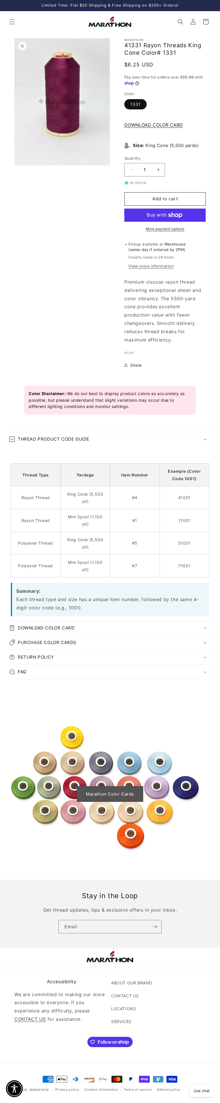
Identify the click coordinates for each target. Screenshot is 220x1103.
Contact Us (125, 995)
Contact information (101, 1090)
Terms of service (138, 1090)
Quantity (132, 158)
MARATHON (39, 1090)
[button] (12, 21)
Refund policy (168, 1090)
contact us (30, 1019)
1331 (135, 104)
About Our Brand (131, 982)
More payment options (165, 229)
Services (121, 1021)
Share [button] (136, 365)
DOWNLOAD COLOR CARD (153, 125)
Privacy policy (67, 1090)
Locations (123, 1008)
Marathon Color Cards (110, 794)
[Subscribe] (155, 926)
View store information (151, 266)
